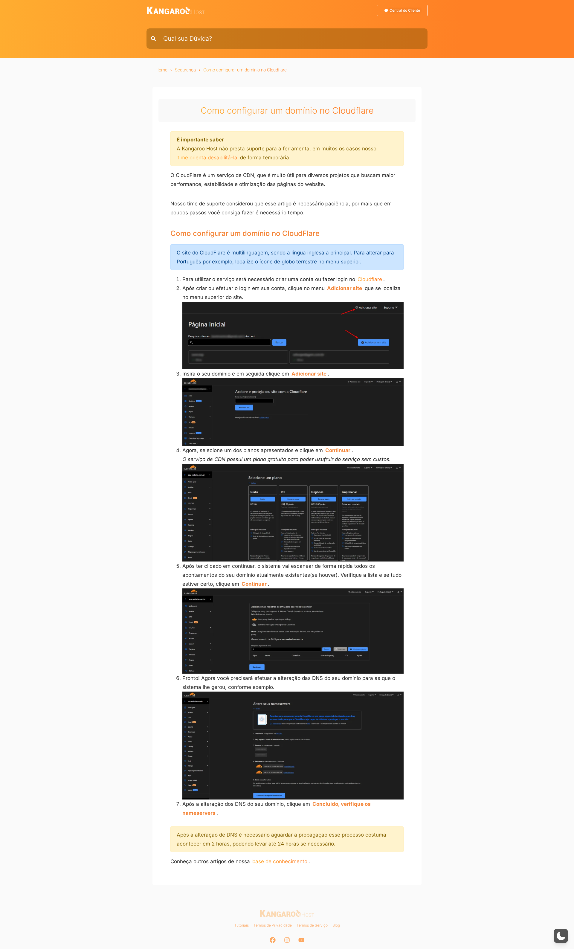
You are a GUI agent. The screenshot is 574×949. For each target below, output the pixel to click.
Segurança (185, 70)
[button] (561, 936)
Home (161, 70)
